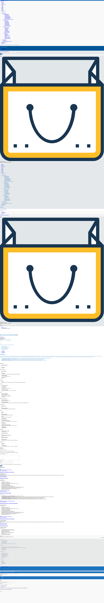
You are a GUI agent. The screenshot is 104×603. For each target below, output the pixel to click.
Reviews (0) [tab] (3, 352)
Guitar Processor (7, 31)
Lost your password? (2, 586)
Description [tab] (3, 351)
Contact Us (3, 562)
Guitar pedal (6, 30)
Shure (2, 8)
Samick (3, 7)
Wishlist (3, 47)
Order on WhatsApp (2, 338)
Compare (5, 470)
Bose (10, 339)
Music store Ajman (4, 549)
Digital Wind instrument (8, 179)
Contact (3, 43)
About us (3, 561)
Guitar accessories (7, 32)
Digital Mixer (6, 20)
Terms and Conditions (4, 556)
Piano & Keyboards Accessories (9, 19)
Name (1, 461)
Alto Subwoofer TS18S (4, 478)
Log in (6, 585)
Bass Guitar (6, 29)
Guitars (4, 26)
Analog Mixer (6, 21)
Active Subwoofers (7, 25)
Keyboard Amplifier (7, 37)
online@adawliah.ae (4, 541)
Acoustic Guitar (7, 27)
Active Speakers (7, 22)
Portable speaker (7, 24)
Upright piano (5, 40)
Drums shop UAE (4, 548)
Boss (2, 5)
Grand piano (3, 201)
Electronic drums (7, 15)
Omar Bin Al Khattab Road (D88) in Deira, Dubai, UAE (9, 543)
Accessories (4, 33)
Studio (6, 36)
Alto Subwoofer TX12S (4, 525)
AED (2, 50)
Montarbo (3, 3)
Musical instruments (6, 14)
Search (1, 325)
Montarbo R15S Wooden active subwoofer (7, 472)
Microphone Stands (7, 35)
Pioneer (3, 10)
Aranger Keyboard (7, 16)
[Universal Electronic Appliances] (4, 0)
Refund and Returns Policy (5, 555)
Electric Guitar (7, 190)
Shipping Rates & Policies (5, 554)
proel (2, 9)
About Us (3, 46)
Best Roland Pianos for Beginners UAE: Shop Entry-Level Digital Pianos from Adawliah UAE (14, 547)
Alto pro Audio (4, 4)
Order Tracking (4, 212)
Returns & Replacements (5, 553)
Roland (2, 2)
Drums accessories (7, 18)
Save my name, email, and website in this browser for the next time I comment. (11, 464)
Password (1, 583)
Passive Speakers (7, 23)
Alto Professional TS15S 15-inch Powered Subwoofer (9, 503)
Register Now (10, 589)
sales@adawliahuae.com (5, 540)
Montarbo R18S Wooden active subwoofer (7, 518)
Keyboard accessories (7, 38)
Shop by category (4, 13)
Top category (3, 49)
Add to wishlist (2, 470)
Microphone (6, 34)
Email (1, 462)
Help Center (3, 557)
